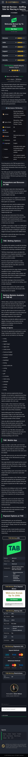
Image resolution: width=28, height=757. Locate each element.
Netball (4, 738)
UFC (12, 738)
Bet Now (14, 29)
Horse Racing (10, 735)
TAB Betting (8, 65)
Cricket (9, 733)
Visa (14, 657)
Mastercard (21, 657)
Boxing (4, 733)
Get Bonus (14, 599)
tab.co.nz (14, 558)
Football (19, 733)
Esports (14, 733)
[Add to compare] (14, 13)
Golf (4, 735)
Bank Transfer (7, 657)
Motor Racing (17, 735)
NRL (9, 738)
